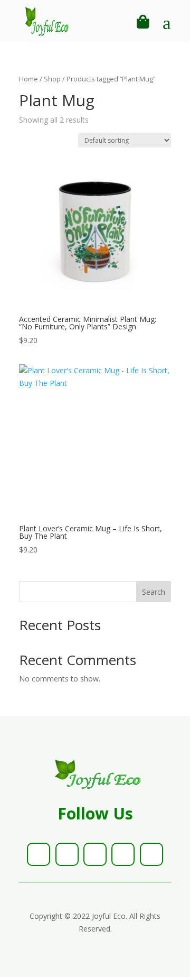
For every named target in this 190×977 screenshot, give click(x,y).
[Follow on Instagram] (95, 854)
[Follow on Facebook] (38, 854)
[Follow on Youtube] (151, 854)
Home (28, 79)
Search (153, 592)
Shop (52, 79)
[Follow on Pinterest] (123, 854)
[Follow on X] (67, 854)
